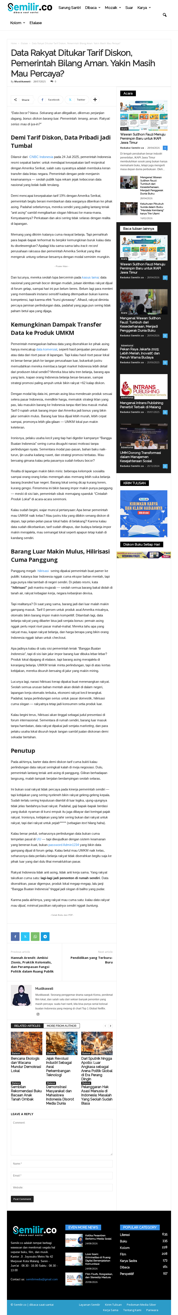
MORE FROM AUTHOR (61, 1025)
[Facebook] (15, 936)
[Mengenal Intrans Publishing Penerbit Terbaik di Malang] (144, 386)
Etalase (36, 23)
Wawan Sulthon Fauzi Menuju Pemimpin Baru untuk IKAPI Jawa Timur (142, 138)
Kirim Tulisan (113, 1305)
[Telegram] (45, 936)
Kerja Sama (110, 1310)
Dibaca (91, 7)
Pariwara (152, 1310)
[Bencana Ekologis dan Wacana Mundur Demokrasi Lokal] (26, 1043)
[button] (164, 15)
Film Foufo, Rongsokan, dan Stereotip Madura (99, 1276)
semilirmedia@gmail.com (42, 1279)
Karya (142, 7)
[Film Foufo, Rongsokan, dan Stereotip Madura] (74, 1279)
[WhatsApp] (35, 936)
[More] (95, 99)
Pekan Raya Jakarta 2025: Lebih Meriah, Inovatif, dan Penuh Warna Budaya (140, 353)
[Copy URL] (55, 936)
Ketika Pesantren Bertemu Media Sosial (98, 1237)
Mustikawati (22, 81)
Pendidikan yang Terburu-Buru (92, 959)
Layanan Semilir (89, 1305)
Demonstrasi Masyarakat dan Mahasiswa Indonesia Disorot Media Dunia (60, 1095)
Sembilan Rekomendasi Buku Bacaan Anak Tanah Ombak (26, 1093)
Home (14, 43)
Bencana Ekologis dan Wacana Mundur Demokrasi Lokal (26, 1064)
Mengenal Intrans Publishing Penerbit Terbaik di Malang (141, 405)
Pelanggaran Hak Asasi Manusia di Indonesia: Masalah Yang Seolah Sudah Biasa (96, 1095)
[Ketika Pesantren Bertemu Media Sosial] (74, 1240)
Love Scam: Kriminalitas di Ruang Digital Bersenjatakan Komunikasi (97, 1259)
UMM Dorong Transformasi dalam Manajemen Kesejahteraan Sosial (140, 457)
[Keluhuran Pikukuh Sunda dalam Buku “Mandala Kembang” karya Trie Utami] (129, 208)
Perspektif (127, 1274)
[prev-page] (105, 1026)
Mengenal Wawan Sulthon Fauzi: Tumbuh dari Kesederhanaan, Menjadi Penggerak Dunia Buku (151, 185)
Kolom (15, 23)
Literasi (125, 1235)
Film (123, 1254)
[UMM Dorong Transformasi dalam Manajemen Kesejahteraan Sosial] (144, 436)
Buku (123, 1241)
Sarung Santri (70, 7)
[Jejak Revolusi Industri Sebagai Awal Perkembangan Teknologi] (61, 1043)
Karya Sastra (128, 1261)
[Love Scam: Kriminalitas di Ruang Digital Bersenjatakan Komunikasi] (74, 1259)
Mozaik (111, 7)
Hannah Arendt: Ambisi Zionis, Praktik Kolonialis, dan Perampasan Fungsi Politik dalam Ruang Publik (32, 964)
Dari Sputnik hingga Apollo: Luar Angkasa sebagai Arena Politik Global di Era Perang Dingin (96, 1068)
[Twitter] (25, 936)
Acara (124, 128)
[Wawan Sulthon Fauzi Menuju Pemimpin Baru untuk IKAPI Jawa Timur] (144, 115)
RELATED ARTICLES (27, 1025)
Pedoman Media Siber (141, 1305)
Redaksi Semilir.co (132, 147)
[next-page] (110, 1026)
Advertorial (127, 345)
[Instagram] (38, 1014)
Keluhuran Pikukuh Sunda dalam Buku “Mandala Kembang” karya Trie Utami (152, 208)
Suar (129, 7)
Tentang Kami (132, 1310)
